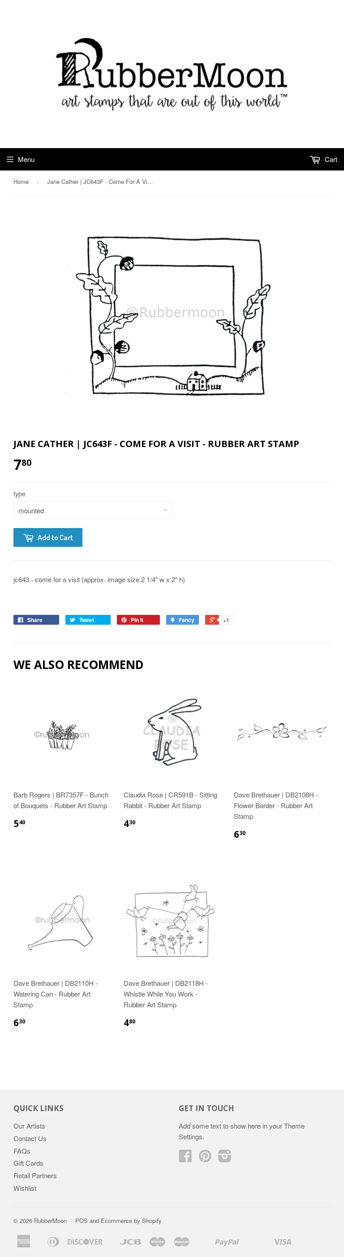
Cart (330, 159)
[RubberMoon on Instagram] (225, 1158)
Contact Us (30, 1138)
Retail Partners (35, 1175)
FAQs (21, 1150)
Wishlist (24, 1188)
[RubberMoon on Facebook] (185, 1158)
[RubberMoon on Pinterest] (205, 1158)
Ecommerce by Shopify (131, 1220)
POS (81, 1220)
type (19, 493)
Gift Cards (28, 1163)
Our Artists (29, 1125)
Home (21, 181)
